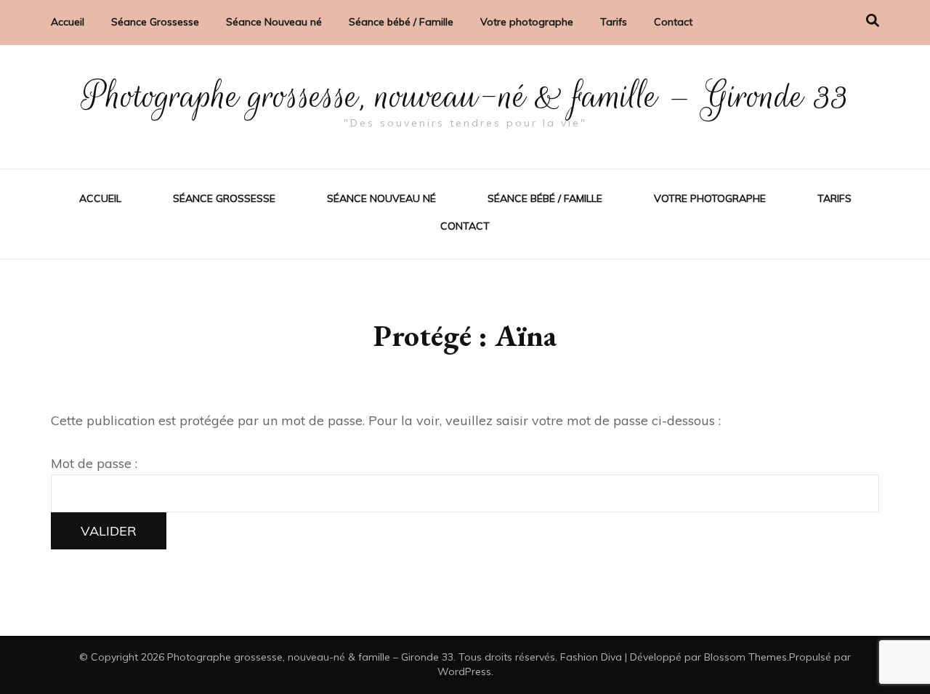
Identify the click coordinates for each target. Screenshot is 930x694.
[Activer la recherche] (872, 21)
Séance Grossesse (155, 21)
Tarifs (613, 21)
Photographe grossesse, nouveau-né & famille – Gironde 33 (465, 95)
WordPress (464, 671)
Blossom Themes (745, 656)
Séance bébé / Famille (401, 21)
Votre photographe (526, 21)
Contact (673, 21)
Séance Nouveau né (274, 21)
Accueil (67, 21)
